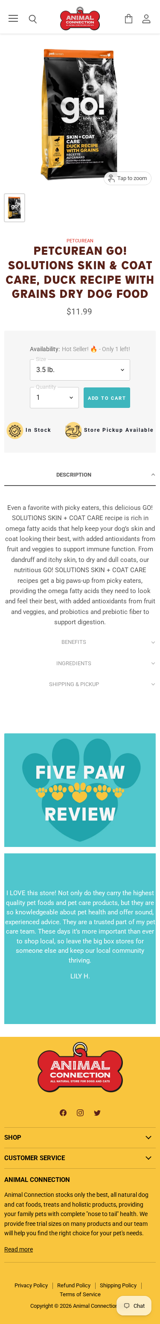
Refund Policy (73, 1285)
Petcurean (80, 241)
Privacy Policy (31, 1285)
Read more (18, 1249)
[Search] (26, 19)
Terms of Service (80, 1294)
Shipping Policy (118, 1285)
